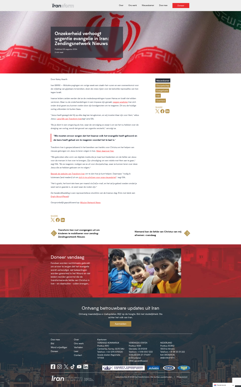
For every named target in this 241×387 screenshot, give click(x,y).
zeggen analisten (120, 102)
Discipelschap (162, 85)
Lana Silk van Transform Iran (69, 118)
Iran (158, 95)
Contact (78, 355)
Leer (76, 351)
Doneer (54, 351)
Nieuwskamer (162, 80)
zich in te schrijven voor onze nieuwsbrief (97, 177)
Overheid (160, 100)
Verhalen (78, 347)
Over (76, 339)
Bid (52, 343)
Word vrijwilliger (59, 347)
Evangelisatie (162, 90)
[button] (224, 385)
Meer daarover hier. (105, 151)
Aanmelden (120, 323)
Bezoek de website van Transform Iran (68, 173)
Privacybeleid (182, 377)
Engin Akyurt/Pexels (59, 196)
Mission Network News (90, 202)
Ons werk (79, 343)
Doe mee (55, 339)
